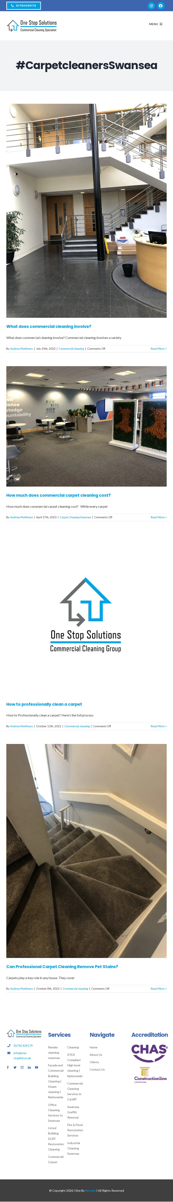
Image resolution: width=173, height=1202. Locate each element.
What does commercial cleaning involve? (48, 326)
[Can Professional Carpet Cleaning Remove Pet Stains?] (86, 851)
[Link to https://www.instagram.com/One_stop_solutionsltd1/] (151, 6)
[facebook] (7, 1067)
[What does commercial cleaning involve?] (86, 211)
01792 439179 (23, 1045)
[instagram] (22, 1067)
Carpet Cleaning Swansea (75, 517)
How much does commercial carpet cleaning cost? (58, 495)
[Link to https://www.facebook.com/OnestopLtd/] (161, 6)
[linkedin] (29, 1067)
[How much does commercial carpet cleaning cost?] (86, 426)
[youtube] (36, 1067)
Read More (158, 348)
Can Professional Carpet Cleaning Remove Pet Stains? (62, 967)
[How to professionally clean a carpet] (86, 615)
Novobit (90, 1190)
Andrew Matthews (21, 348)
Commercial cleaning (71, 348)
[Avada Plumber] (31, 21)
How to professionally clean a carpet (44, 704)
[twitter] (15, 1067)
